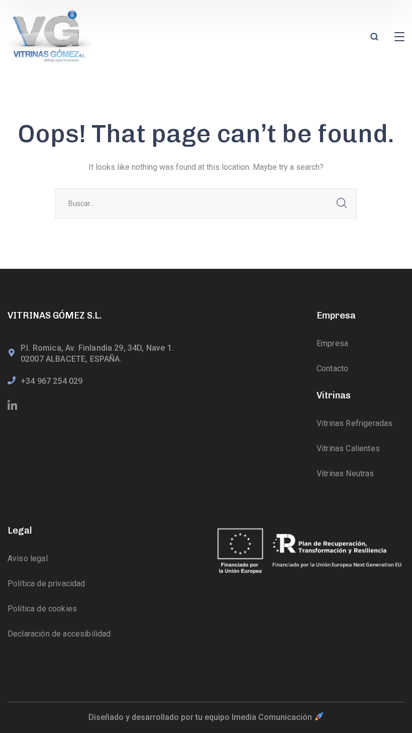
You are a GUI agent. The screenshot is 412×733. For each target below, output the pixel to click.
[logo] (49, 37)
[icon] (13, 406)
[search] (374, 38)
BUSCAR (341, 203)
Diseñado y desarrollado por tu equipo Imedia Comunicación (201, 717)
